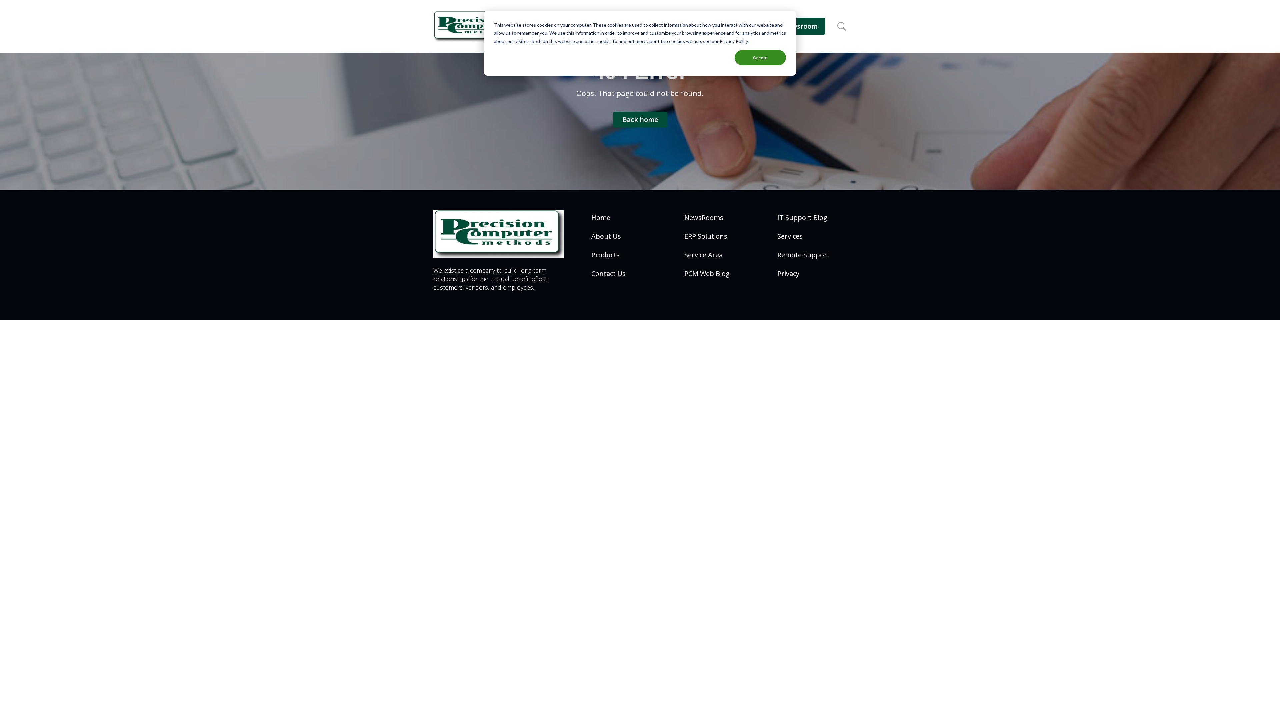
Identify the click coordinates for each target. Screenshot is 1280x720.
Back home (640, 119)
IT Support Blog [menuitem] (802, 217)
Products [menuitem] (605, 254)
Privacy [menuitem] (788, 273)
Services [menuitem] (790, 236)
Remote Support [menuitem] (803, 254)
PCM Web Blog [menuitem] (707, 273)
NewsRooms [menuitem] (703, 217)
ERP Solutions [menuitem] (705, 236)
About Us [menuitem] (606, 236)
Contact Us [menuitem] (608, 273)
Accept (760, 57)
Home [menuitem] (600, 217)
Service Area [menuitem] (703, 254)
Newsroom (800, 26)
